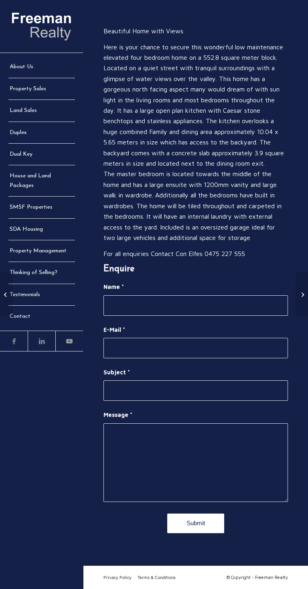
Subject (116, 372)
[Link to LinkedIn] (41, 341)
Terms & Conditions (157, 577)
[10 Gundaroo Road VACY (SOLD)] (302, 294)
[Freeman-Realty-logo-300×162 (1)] (41, 26)
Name (113, 286)
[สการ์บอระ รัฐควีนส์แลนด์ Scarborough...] (6, 294)
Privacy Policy (117, 577)
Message (117, 414)
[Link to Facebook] (14, 341)
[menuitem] (41, 67)
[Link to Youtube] (69, 341)
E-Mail (114, 329)
